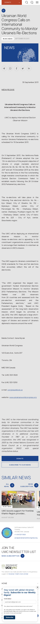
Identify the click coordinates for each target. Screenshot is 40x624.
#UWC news (7, 39)
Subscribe (9, 617)
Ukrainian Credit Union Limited (18, 574)
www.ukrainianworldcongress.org (23, 397)
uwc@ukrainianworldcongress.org (25, 538)
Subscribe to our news (20, 465)
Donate (20, 459)
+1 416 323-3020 (20, 535)
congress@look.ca (15, 390)
